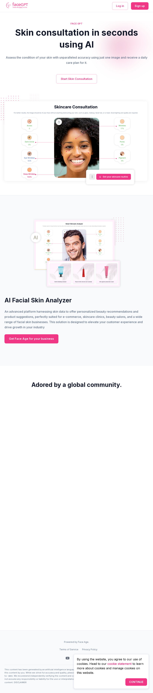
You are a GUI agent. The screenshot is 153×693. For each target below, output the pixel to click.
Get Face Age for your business (31, 338)
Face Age (83, 642)
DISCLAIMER (20, 682)
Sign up (140, 5)
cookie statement (119, 664)
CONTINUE (136, 681)
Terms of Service (68, 649)
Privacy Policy (89, 649)
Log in (120, 5)
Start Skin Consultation (76, 79)
